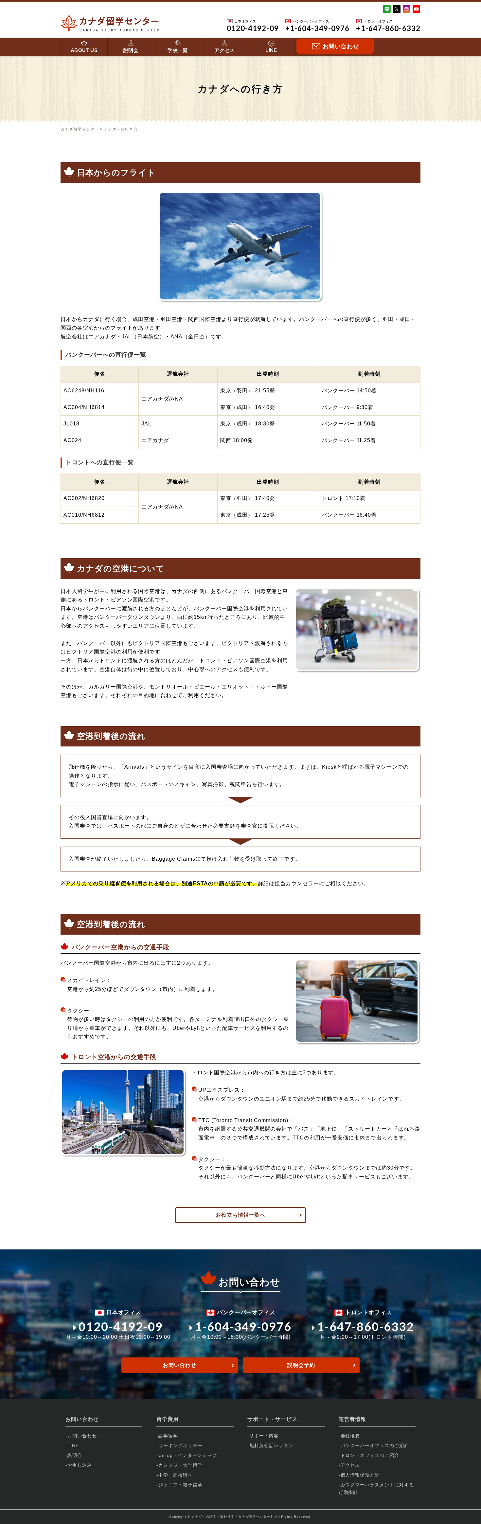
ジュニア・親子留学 (180, 1484)
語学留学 (168, 1435)
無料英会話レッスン (271, 1445)
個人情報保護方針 (360, 1475)
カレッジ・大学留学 (180, 1465)
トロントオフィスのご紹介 (370, 1455)
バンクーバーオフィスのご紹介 (375, 1445)
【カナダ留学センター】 (254, 1516)
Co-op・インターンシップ (187, 1455)
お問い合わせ (179, 1365)
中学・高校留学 (175, 1475)
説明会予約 (301, 1365)
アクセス (224, 50)
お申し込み (79, 1465)
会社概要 (350, 1435)
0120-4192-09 (121, 1326)
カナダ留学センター (80, 129)
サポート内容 (264, 1435)
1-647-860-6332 (365, 1326)
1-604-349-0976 (243, 1326)
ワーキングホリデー (180, 1445)
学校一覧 (178, 50)
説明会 (130, 50)
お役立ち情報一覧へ (241, 1215)
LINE (271, 50)
